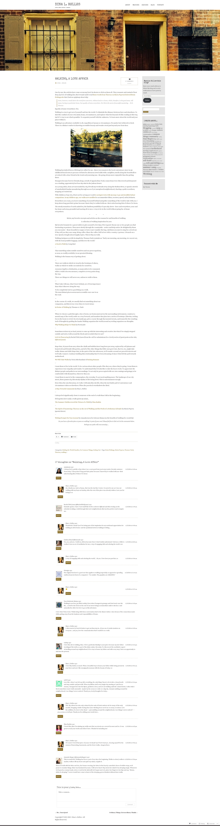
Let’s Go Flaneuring (62, 337)
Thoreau (57, 452)
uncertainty (146, 171)
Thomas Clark (129, 450)
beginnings (151, 126)
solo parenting (153, 163)
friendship (150, 141)
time (150, 170)
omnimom (67, 467)
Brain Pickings (109, 450)
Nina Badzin (96, 402)
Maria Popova (119, 450)
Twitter (161, 170)
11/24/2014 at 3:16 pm (131, 682)
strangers (150, 165)
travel (154, 170)
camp (158, 128)
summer (156, 165)
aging (145, 124)
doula (161, 139)
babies (157, 124)
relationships (148, 158)
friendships (157, 141)
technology (158, 167)
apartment (153, 124)
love (144, 149)
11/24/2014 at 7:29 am (131, 507)
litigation (155, 146)
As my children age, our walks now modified (80, 197)
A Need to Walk (60, 244)
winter (162, 171)
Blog (153, 5)
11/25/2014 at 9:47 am (131, 589)
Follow (147, 100)
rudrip (66, 643)
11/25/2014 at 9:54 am (131, 705)
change (154, 130)
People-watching (154, 154)
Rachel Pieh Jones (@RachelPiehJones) (76, 504)
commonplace (147, 134)
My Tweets (146, 187)
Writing (136, 5)
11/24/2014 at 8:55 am (131, 542)
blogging (147, 128)
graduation (146, 143)
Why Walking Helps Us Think (65, 325)
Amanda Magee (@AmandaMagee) (75, 757)
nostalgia (154, 153)
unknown (152, 171)
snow (158, 160)
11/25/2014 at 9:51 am (131, 666)
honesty (149, 145)
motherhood (156, 148)
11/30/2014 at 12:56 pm (131, 759)
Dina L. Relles (67, 4)
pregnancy (147, 156)
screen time (159, 158)
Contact (160, 5)
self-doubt (147, 160)
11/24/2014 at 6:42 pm (131, 726)
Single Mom (154, 160)
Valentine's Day (158, 171)
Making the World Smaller (70, 450)
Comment (130, 804)
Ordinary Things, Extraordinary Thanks (123, 812)
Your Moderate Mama (71, 601)
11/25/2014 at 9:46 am (131, 558)
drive (144, 141)
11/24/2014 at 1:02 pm (131, 603)
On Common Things (86, 450)
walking (63, 452)
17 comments (129, 81)
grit (151, 143)
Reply (58, 478)
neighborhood (153, 151)
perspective (160, 154)
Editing (145, 5)
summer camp (149, 167)
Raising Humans (93, 360)
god (160, 141)
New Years (146, 153)
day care (156, 139)
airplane (148, 124)
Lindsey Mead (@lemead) (72, 540)
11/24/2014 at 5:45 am (131, 469)
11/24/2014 (129, 83)
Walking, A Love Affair (71, 78)
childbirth (160, 130)
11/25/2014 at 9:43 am (131, 488)
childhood (147, 132)
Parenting (148, 154)
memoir (148, 149)
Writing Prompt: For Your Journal (66, 418)
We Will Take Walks (62, 360)
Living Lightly (160, 146)
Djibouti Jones (60, 340)
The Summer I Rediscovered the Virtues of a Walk (72, 402)
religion (154, 158)
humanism (154, 145)
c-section (153, 128)
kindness (146, 146)
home (145, 145)
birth (156, 126)
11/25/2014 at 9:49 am (131, 628)
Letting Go (151, 146)
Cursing (160, 136)
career (150, 130)
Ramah (153, 156)
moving (145, 151)
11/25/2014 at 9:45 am (131, 525)
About (127, 5)
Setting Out (96, 450)
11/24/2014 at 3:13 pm (131, 645)
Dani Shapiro (148, 139)
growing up (157, 143)
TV (157, 169)
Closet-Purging (154, 132)
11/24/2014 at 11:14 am (131, 573)
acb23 (66, 680)
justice (159, 145)
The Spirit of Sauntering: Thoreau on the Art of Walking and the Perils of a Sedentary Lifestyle (88, 409)
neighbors (160, 151)
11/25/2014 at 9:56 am (131, 743)
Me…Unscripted (61, 812)
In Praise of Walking (62, 307)
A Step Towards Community (65, 389)
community (153, 136)
